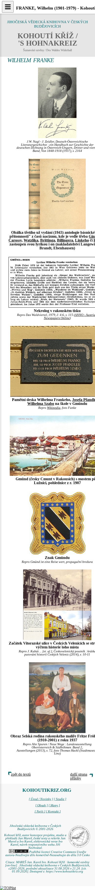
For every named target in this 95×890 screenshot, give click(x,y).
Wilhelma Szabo (40, 403)
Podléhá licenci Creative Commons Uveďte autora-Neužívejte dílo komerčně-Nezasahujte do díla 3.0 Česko (47, 853)
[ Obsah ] (41, 805)
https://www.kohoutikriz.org (64, 871)
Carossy (15, 240)
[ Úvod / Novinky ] (41, 799)
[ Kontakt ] (53, 811)
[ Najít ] (40, 811)
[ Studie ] (60, 799)
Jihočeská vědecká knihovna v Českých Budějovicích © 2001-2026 (35, 827)
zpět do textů (21, 774)
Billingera (65, 240)
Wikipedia (53, 408)
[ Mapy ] (54, 805)
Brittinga (47, 240)
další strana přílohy (78, 776)
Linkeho (82, 240)
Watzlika (31, 240)
